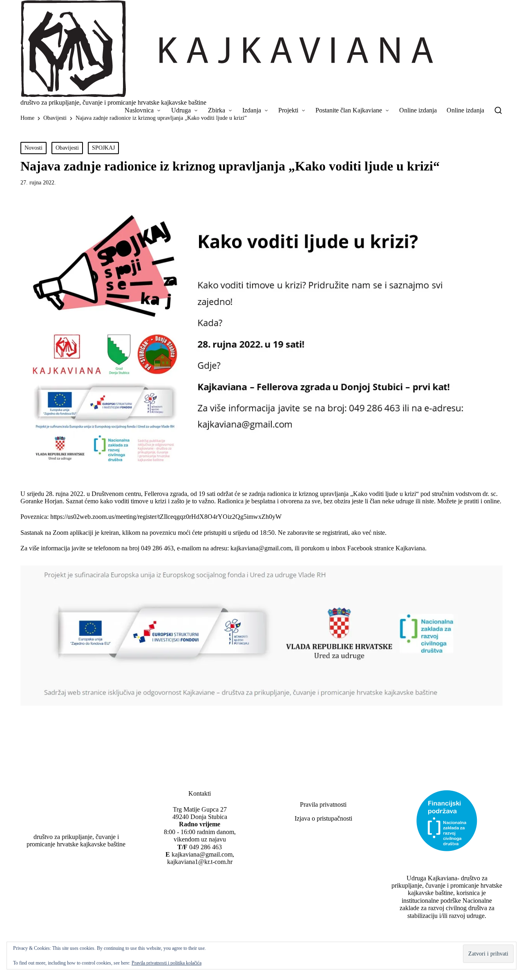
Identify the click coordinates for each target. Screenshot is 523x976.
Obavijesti (67, 148)
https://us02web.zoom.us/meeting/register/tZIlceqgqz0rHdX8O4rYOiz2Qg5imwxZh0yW (166, 516)
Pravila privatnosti (323, 804)
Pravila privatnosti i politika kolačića (166, 963)
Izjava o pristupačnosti (323, 818)
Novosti (33, 148)
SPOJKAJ (103, 148)
